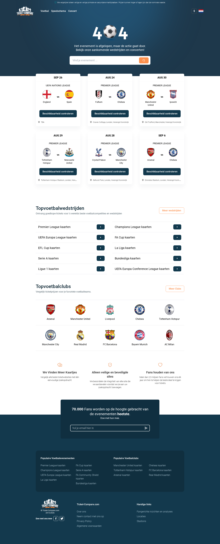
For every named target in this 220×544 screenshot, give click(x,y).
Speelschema (58, 11)
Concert (72, 11)
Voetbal (45, 11)
